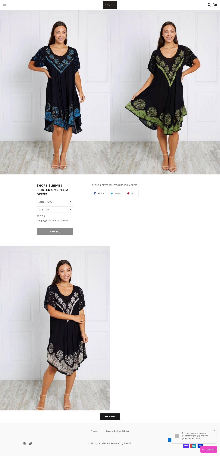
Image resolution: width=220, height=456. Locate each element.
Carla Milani (103, 443)
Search (95, 431)
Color (41, 201)
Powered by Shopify (121, 443)
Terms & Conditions (117, 431)
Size (41, 209)
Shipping (41, 220)
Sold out (55, 231)
